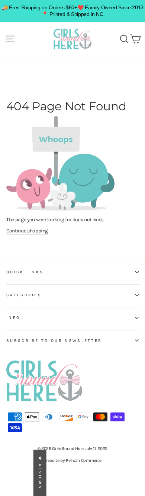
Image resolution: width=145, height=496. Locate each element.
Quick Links (25, 272)
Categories (24, 295)
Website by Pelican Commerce (73, 460)
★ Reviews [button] (40, 472)
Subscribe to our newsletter (54, 340)
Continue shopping (27, 231)
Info (13, 317)
